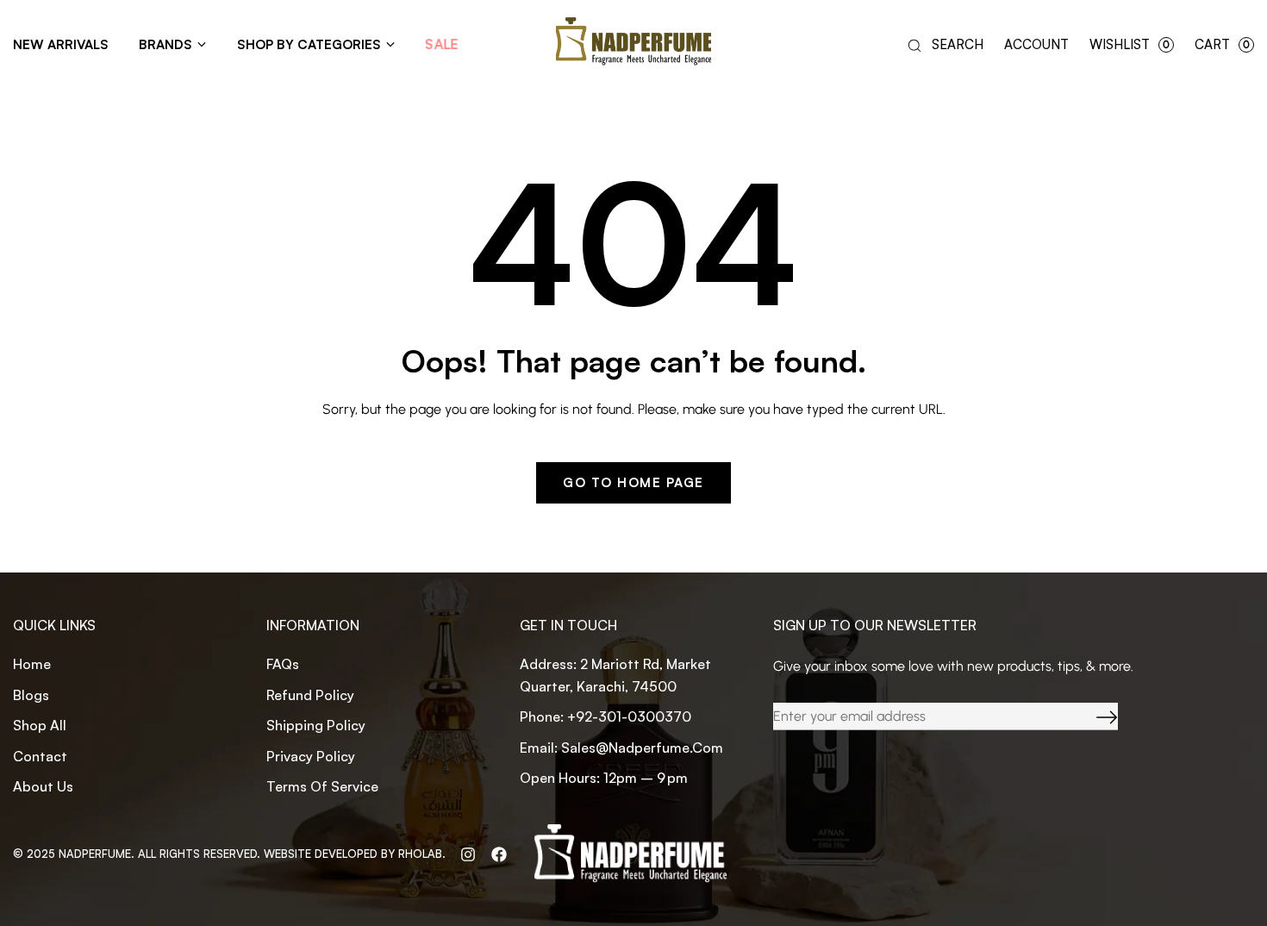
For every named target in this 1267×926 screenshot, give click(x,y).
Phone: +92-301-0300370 (605, 716)
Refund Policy (310, 695)
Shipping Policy (315, 725)
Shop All (39, 725)
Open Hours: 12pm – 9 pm (604, 777)
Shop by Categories (309, 44)
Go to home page (633, 482)
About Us (43, 786)
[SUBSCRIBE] (1094, 717)
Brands (165, 44)
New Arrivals (61, 44)
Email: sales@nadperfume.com (621, 747)
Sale (442, 44)
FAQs (282, 664)
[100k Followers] (468, 853)
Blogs (31, 695)
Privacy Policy (310, 756)
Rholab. (422, 853)
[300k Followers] (499, 853)
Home (32, 664)
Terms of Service (322, 786)
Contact (40, 756)
